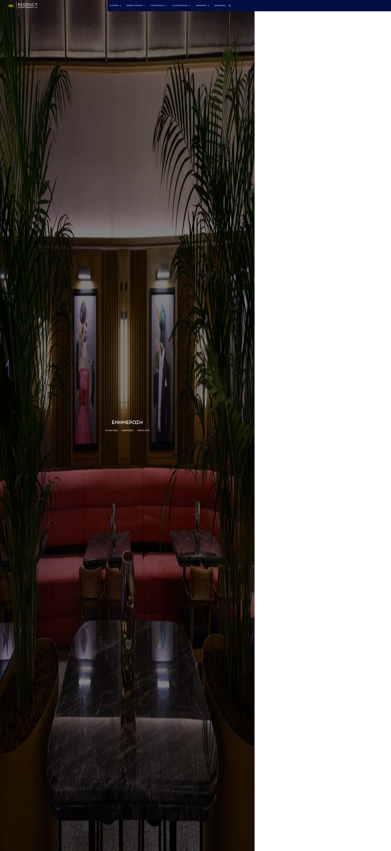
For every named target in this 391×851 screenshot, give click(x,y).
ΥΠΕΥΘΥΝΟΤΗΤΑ (157, 5)
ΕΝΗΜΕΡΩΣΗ (201, 5)
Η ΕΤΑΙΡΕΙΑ (114, 5)
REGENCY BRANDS (134, 5)
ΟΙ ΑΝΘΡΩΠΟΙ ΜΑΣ (180, 5)
